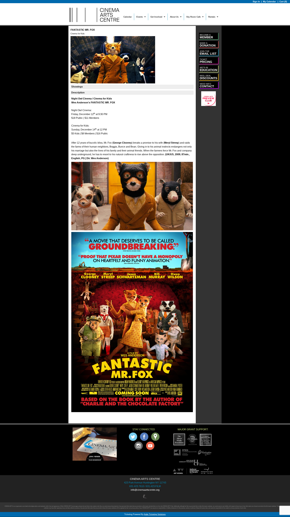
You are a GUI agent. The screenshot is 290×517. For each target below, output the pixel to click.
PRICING (206, 60)
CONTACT (207, 85)
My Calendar (269, 1)
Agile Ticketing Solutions (155, 514)
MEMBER (206, 36)
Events (139, 17)
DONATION (208, 44)
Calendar (127, 17)
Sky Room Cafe (193, 17)
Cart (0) (283, 1)
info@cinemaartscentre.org (145, 490)
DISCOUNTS (208, 77)
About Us (174, 17)
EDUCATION (208, 69)
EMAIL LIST (208, 52)
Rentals (211, 17)
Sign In (256, 1)
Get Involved (156, 17)
